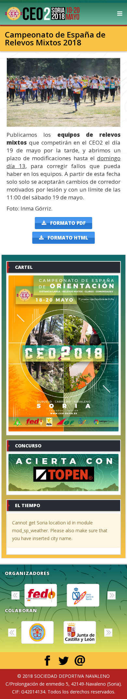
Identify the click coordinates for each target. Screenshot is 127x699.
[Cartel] (63, 353)
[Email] (80, 660)
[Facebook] (47, 660)
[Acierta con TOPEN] (63, 472)
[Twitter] (63, 660)
